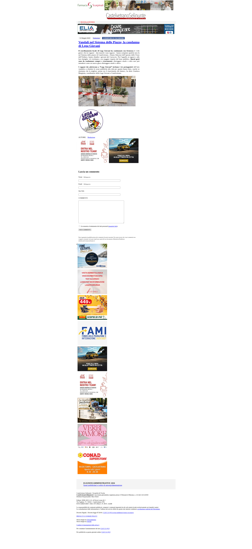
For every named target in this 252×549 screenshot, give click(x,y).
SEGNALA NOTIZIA (87, 22)
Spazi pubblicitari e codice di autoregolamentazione (102, 485)
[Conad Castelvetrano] (92, 473)
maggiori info (113, 226)
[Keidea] (92, 319)
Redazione (96, 38)
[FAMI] (92, 345)
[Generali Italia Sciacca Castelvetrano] (93, 162)
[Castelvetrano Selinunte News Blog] (126, 19)
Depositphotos (91, 520)
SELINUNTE (84, 24)
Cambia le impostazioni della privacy (87, 525)
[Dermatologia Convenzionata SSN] (92, 293)
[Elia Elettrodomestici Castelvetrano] (126, 33)
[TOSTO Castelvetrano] (92, 422)
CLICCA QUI (104, 528)
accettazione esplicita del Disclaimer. (148, 509)
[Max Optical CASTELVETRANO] (92, 268)
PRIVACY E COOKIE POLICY (86, 516)
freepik (89, 521)
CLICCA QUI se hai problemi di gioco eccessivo (118, 512)
